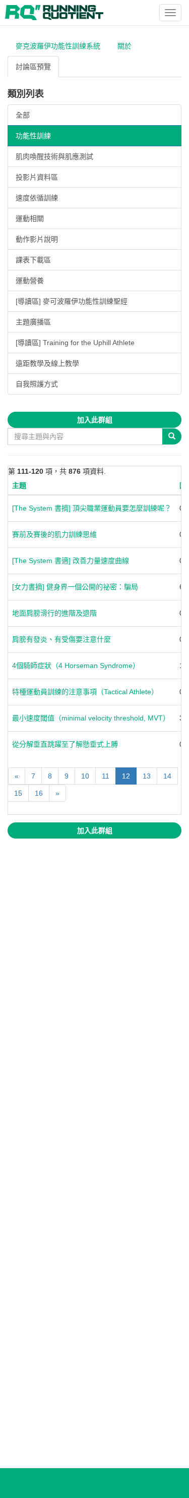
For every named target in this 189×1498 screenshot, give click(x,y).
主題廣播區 (33, 322)
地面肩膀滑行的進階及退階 (54, 613)
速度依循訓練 (37, 198)
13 (147, 776)
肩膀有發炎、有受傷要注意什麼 (61, 639)
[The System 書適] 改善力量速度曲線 (70, 561)
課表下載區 (33, 260)
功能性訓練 (33, 136)
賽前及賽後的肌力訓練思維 (54, 534)
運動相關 (30, 218)
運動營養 (30, 280)
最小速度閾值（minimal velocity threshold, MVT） (91, 718)
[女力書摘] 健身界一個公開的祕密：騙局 (75, 587)
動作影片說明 (37, 239)
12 (126, 776)
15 (18, 793)
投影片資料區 (37, 177)
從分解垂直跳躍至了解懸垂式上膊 (65, 744)
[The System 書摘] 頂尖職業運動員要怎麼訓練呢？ (91, 508)
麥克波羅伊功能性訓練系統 (58, 46)
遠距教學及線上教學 (47, 363)
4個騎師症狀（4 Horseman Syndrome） (76, 665)
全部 (23, 115)
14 (167, 776)
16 (39, 793)
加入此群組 (94, 420)
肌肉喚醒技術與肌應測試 (54, 156)
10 (85, 776)
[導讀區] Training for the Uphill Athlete (75, 343)
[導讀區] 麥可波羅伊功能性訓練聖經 (72, 301)
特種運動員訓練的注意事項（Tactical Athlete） (85, 692)
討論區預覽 (33, 67)
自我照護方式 (37, 384)
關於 (124, 46)
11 (105, 776)
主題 (19, 485)
